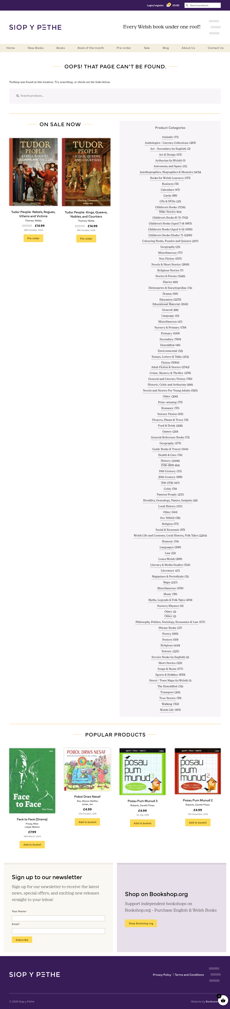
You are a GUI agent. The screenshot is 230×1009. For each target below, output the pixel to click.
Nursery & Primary (166, 327)
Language (167, 316)
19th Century (167, 471)
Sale (147, 48)
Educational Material (166, 304)
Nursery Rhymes (168, 606)
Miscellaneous (167, 253)
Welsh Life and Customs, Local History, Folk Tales (166, 535)
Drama (167, 294)
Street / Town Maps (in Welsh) (168, 680)
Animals (167, 137)
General (167, 310)
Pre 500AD (167, 518)
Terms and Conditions (189, 974)
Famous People (167, 494)
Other (166, 396)
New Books (36, 48)
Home (10, 48)
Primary (166, 333)
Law (167, 553)
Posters (167, 640)
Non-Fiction (166, 259)
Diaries (167, 282)
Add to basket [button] (32, 844)
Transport (167, 692)
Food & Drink (166, 426)
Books (60, 48)
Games (166, 431)
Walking (167, 704)
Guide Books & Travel (166, 449)
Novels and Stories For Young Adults (166, 390)
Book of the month (91, 48)
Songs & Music (167, 669)
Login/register (155, 5)
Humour (167, 541)
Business (168, 184)
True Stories (167, 698)
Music (167, 594)
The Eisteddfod (167, 686)
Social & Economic (167, 530)
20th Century (166, 477)
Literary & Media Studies (166, 565)
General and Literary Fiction (166, 379)
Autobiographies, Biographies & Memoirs (166, 172)
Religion (167, 524)
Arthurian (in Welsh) (168, 160)
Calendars (167, 190)
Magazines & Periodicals (168, 576)
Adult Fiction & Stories (166, 367)
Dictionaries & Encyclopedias (167, 288)
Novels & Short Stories (166, 264)
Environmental (167, 351)
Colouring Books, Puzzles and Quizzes (166, 241)
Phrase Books (167, 628)
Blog (166, 48)
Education (166, 300)
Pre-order (124, 48)
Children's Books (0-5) (167, 218)
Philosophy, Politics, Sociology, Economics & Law (167, 622)
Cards (167, 196)
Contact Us (216, 48)
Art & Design (167, 155)
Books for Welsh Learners (167, 178)
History (166, 461)
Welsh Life (167, 710)
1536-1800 (167, 465)
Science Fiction (167, 414)
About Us (188, 48)
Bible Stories (167, 212)
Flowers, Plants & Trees (167, 420)
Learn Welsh (166, 559)
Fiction (165, 363)
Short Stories (167, 663)
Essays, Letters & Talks (167, 357)
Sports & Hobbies (166, 675)
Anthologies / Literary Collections (166, 143)
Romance (167, 408)
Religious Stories (168, 270)
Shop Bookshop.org (141, 923)
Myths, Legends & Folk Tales (166, 600)
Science (167, 651)
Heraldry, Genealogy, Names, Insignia (167, 500)
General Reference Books (167, 437)
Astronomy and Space (168, 166)
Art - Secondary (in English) (168, 149)
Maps (166, 582)
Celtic (167, 489)
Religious (167, 645)
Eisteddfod (167, 345)
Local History (167, 506)
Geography (167, 247)
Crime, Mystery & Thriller (166, 373)
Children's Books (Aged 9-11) (166, 229)
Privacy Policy (162, 974)
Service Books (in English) (168, 657)
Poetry (166, 634)
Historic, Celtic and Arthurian (167, 385)
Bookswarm (213, 1001)
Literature (167, 571)
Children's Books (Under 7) (166, 235)
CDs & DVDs (167, 201)
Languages (167, 547)
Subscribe (22, 939)
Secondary (166, 339)
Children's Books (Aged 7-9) (166, 223)
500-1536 (167, 483)
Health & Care (167, 455)
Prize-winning (167, 402)
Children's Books (166, 207)
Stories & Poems (166, 276)
